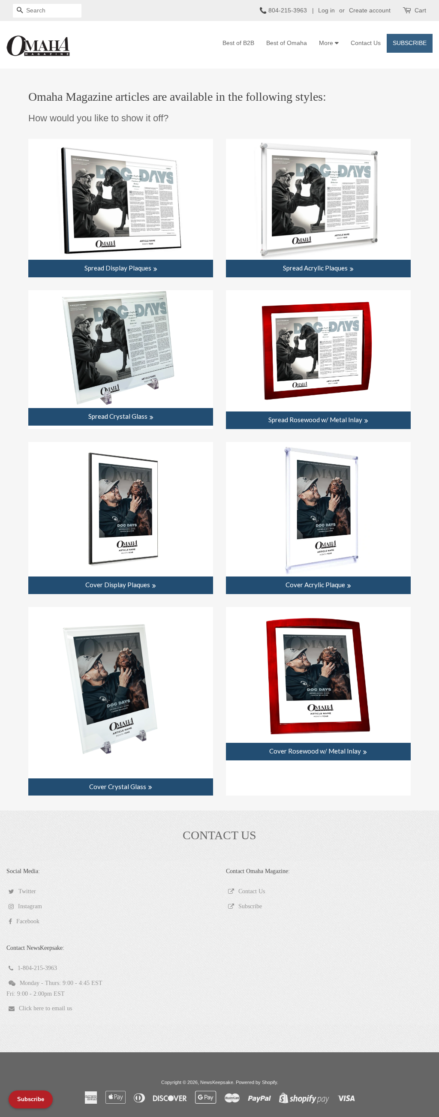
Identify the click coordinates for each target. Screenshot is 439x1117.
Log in (326, 10)
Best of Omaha (286, 42)
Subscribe (30, 1099)
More (327, 42)
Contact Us (366, 42)
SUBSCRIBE (410, 42)
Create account (370, 10)
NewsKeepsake (216, 1082)
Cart (420, 10)
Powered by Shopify (256, 1082)
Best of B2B (238, 42)
